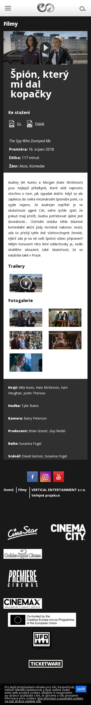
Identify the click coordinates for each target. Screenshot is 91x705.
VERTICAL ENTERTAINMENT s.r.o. (59, 490)
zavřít (81, 689)
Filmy (22, 490)
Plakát (39, 123)
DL (19, 123)
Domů (9, 490)
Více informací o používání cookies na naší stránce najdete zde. (44, 699)
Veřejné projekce (46, 495)
